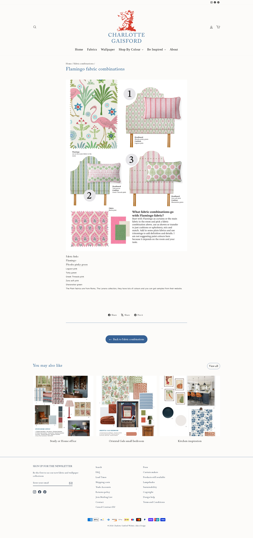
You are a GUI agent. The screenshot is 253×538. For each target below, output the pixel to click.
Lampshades (149, 482)
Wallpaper (108, 49)
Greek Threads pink (75, 276)
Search (99, 467)
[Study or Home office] (63, 406)
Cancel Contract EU (105, 506)
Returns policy (103, 492)
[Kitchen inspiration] (190, 406)
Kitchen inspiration (190, 441)
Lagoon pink (71, 269)
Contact (100, 502)
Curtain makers (150, 472)
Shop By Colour (130, 49)
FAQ (98, 472)
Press (145, 467)
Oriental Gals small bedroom (126, 441)
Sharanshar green (74, 284)
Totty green (71, 273)
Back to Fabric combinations (128, 339)
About (174, 49)
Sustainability (150, 487)
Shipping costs (103, 482)
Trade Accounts (103, 487)
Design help (149, 497)
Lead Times (101, 477)
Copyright (148, 492)
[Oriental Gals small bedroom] (126, 406)
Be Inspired (155, 49)
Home (79, 49)
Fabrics (92, 49)
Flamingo (71, 260)
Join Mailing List (104, 497)
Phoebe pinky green (77, 264)
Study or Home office (63, 441)
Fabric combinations (84, 63)
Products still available (154, 477)
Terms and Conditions (154, 502)
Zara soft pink (72, 280)
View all (213, 366)
